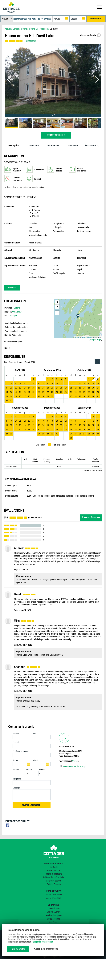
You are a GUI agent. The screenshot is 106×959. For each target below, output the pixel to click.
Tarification (72, 145)
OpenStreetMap (87, 337)
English (49, 884)
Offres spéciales (53, 918)
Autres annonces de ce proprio (75, 766)
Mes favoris (53, 922)
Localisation (33, 145)
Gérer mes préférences (46, 949)
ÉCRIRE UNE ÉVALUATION (91, 517)
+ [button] (57, 302)
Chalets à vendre (53, 912)
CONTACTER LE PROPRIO (56, 135)
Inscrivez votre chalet (53, 894)
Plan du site (53, 867)
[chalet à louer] (11, 12)
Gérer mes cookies (53, 880)
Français (57, 884)
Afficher (75, 761)
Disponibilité (53, 145)
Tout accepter (18, 949)
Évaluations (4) (92, 145)
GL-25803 (54, 29)
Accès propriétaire (53, 898)
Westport (14, 315)
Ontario (17, 307)
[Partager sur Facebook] (7, 826)
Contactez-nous (53, 870)
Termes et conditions (53, 873)
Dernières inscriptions (53, 915)
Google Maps (95, 339)
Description (13, 145)
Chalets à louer (54, 908)
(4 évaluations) (30, 40)
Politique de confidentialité (53, 877)
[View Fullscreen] (57, 313)
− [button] (57, 306)
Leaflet (77, 337)
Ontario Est (17, 311)
